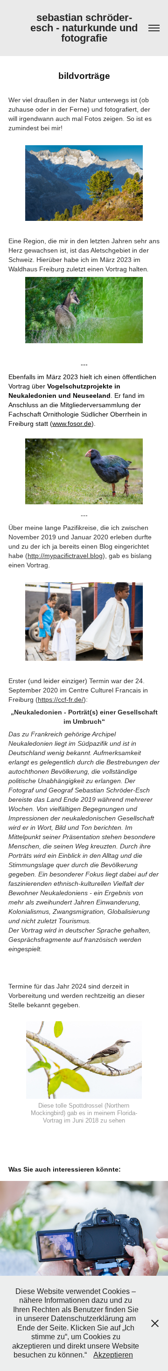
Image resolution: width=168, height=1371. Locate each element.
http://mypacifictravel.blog (65, 555)
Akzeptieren (113, 1355)
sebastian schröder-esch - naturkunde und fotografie (85, 28)
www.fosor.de (71, 423)
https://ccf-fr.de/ (61, 699)
